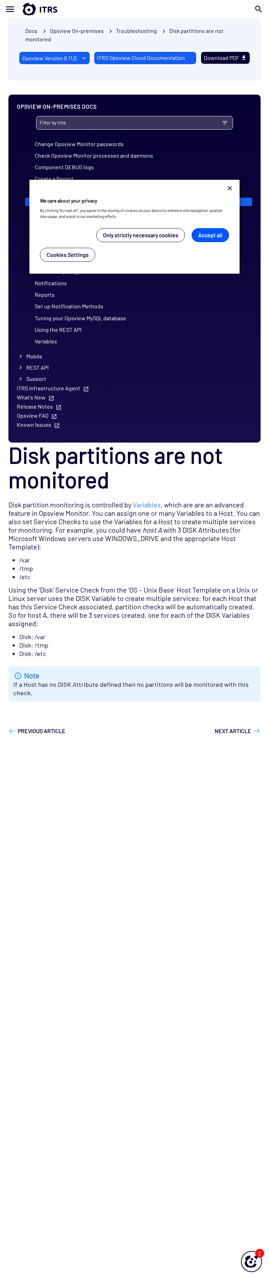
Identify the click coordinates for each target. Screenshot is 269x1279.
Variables (46, 341)
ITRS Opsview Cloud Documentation (141, 57)
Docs (31, 30)
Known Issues (34, 424)
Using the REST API (58, 329)
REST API (37, 367)
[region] (134, 227)
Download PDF (221, 57)
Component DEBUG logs (64, 167)
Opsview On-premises (77, 30)
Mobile (34, 356)
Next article (233, 730)
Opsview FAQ (32, 415)
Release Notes (35, 406)
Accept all (210, 235)
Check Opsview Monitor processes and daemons (94, 155)
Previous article (41, 730)
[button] (251, 1261)
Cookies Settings (68, 254)
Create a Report (54, 178)
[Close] (229, 188)
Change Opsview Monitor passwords (79, 144)
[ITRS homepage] (28, 9)
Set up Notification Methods (69, 306)
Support (36, 378)
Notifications (51, 283)
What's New (31, 397)
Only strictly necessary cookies (140, 235)
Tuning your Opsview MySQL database (80, 318)
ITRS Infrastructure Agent (48, 388)
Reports (45, 294)
